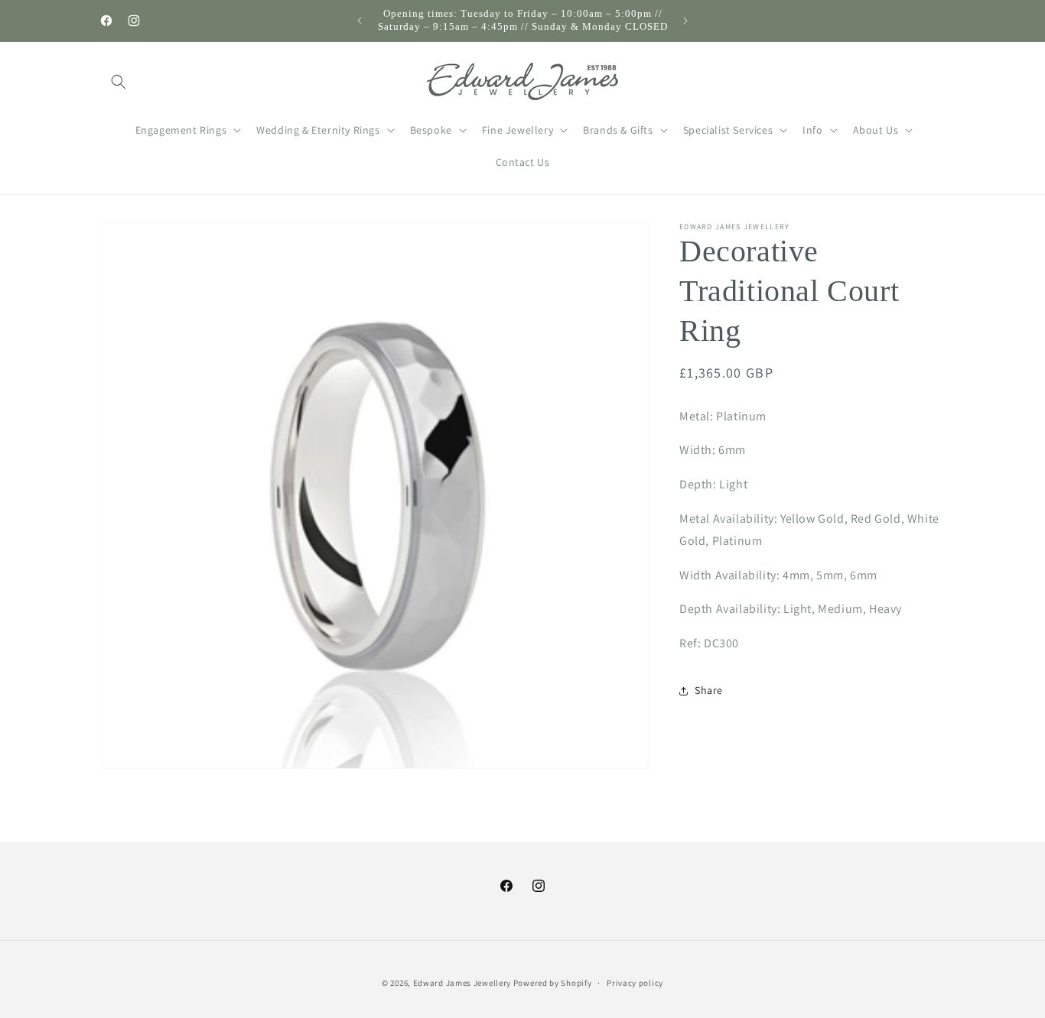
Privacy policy (635, 982)
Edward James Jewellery (463, 982)
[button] (118, 82)
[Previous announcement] (359, 20)
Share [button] (709, 690)
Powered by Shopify (552, 982)
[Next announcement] (685, 20)
